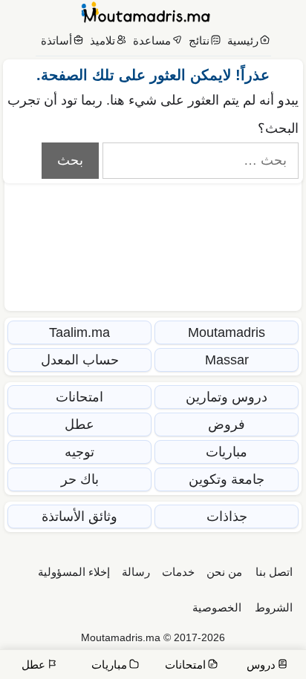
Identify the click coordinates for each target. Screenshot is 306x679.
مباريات (226, 452)
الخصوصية (216, 607)
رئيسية (242, 40)
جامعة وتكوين (226, 479)
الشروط (274, 607)
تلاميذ (102, 40)
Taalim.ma (79, 332)
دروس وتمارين (226, 397)
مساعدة (152, 40)
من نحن (224, 571)
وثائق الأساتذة (79, 516)
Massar (227, 359)
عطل (79, 424)
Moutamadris (226, 332)
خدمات (178, 571)
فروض (226, 424)
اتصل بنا (274, 571)
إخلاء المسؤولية (74, 571)
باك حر (80, 479)
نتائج (199, 40)
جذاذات (226, 516)
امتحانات (79, 397)
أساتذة (56, 40)
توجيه (79, 452)
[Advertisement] (153, 197)
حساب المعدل (80, 359)
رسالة (136, 571)
